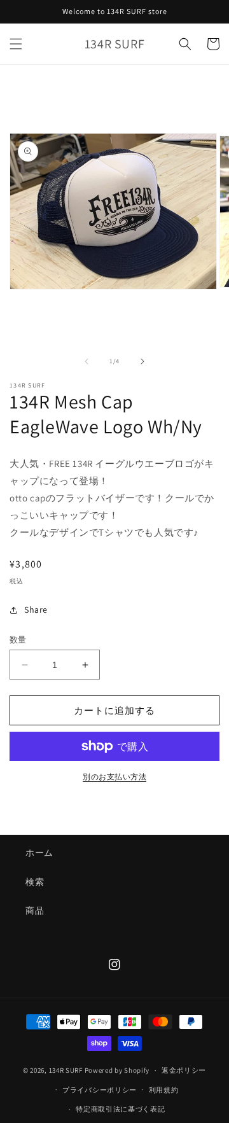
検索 (34, 882)
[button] (16, 44)
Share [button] (36, 609)
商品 (34, 910)
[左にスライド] (87, 361)
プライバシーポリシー (99, 1089)
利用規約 (164, 1089)
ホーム (39, 852)
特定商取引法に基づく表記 (120, 1109)
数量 (18, 639)
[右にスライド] (142, 361)
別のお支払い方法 (114, 776)
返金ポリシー (184, 1070)
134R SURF (66, 1070)
